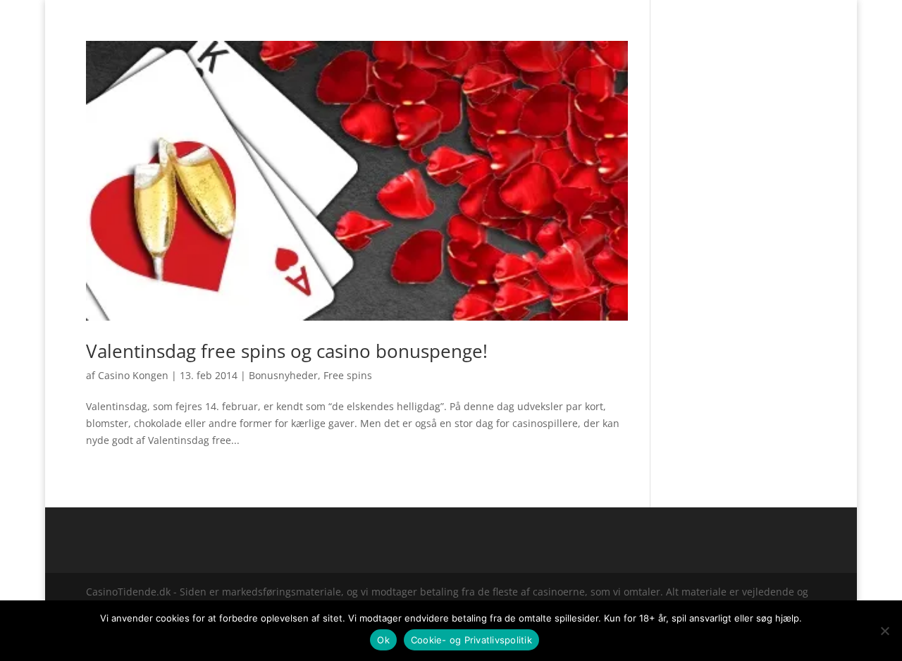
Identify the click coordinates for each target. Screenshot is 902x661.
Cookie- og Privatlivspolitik (471, 639)
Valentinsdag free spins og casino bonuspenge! (287, 351)
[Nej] (884, 631)
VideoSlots (445, 30)
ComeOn (798, 11)
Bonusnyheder (283, 375)
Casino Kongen (133, 375)
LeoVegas (513, 30)
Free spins (347, 375)
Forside (753, 11)
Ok (383, 639)
